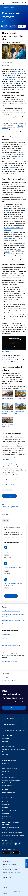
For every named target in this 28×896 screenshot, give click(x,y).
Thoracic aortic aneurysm (11, 14)
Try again (14, 346)
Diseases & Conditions (9, 7)
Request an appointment (9, 496)
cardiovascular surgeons (9, 77)
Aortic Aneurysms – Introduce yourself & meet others (13, 551)
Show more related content (8, 623)
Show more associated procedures (10, 645)
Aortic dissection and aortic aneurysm (11, 610)
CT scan (4, 642)
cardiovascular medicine (9, 359)
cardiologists (16, 81)
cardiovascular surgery (8, 357)
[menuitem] (13, 26)
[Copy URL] (22, 342)
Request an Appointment (10, 20)
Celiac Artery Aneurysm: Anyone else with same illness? (13, 584)
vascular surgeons (20, 73)
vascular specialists (18, 71)
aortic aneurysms (18, 89)
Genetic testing (6, 169)
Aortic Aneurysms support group (12, 536)
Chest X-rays (5, 638)
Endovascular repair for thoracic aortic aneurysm (13, 620)
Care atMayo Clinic (22, 26)
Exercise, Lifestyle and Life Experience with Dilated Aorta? (13, 568)
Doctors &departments (13, 26)
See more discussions (11, 596)
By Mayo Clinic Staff (7, 490)
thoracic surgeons (7, 79)
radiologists (5, 83)
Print (6, 520)
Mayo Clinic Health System (10, 485)
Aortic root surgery (6, 634)
